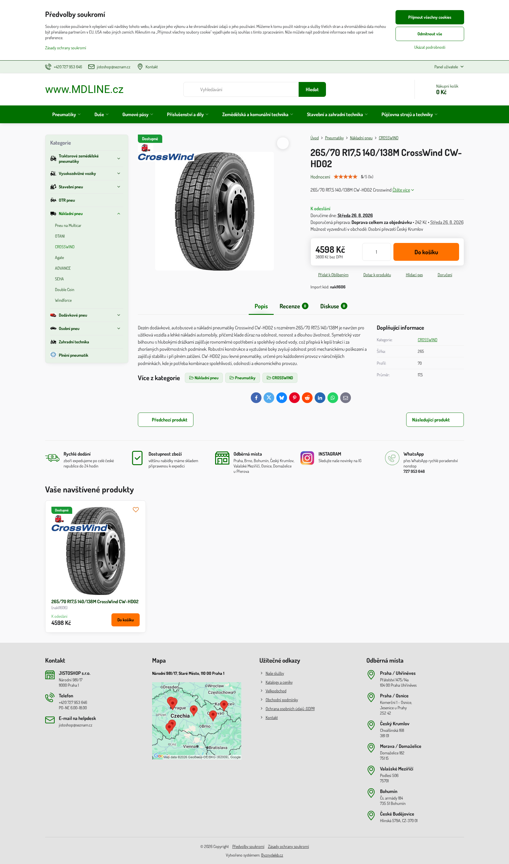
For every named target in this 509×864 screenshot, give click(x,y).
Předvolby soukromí (248, 846)
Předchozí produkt (169, 420)
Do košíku (426, 252)
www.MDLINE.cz (84, 89)
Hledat (312, 89)
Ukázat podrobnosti (429, 47)
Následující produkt (431, 420)
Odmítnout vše (429, 33)
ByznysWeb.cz (272, 854)
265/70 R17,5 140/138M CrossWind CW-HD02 (94, 601)
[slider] (345, 176)
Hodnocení (320, 177)
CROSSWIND (427, 339)
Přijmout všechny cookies (429, 17)
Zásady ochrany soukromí (288, 846)
